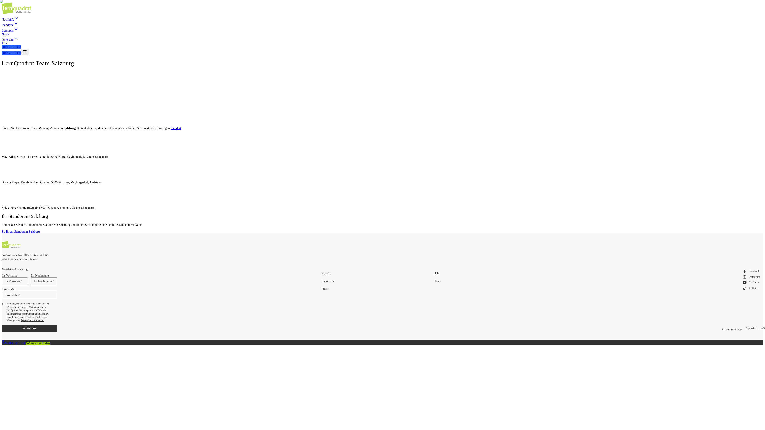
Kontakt (326, 273)
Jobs (437, 273)
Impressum (328, 281)
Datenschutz (751, 328)
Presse (325, 288)
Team (438, 281)
